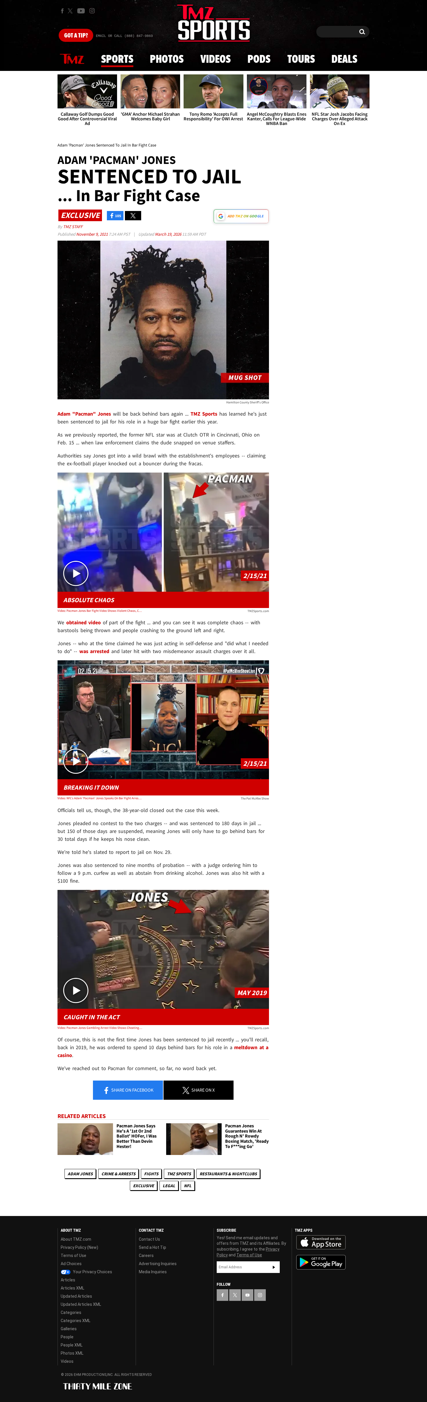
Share (131, 1090)
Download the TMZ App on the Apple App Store (321, 1242)
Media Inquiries (153, 1271)
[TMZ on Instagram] (92, 11)
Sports (117, 60)
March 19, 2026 (168, 234)
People (67, 1337)
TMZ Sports (204, 413)
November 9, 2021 (92, 234)
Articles (68, 1280)
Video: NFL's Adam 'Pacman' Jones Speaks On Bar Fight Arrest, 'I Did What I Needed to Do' (100, 798)
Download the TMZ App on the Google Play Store (321, 1262)
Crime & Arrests (118, 1173)
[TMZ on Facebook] (62, 11)
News (72, 59)
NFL (187, 1185)
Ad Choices (71, 1263)
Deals (344, 60)
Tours (301, 60)
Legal (169, 1185)
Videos (215, 60)
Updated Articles (76, 1296)
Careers (146, 1255)
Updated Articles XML (81, 1304)
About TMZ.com (76, 1239)
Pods (258, 60)
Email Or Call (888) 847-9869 (124, 36)
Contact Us (149, 1239)
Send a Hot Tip (152, 1247)
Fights (151, 1173)
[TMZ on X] (71, 11)
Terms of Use (73, 1255)
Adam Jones (80, 1173)
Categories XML (75, 1320)
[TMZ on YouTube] (247, 1295)
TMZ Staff (72, 226)
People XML (71, 1345)
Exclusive (143, 1185)
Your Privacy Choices (92, 1271)
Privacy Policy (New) (79, 1247)
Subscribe (274, 1267)
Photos (167, 60)
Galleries (69, 1328)
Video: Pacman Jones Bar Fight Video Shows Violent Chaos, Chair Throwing (100, 611)
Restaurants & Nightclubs (228, 1173)
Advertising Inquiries (158, 1263)
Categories (71, 1312)
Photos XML (72, 1353)
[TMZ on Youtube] (81, 10)
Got (76, 36)
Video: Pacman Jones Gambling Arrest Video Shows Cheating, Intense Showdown (100, 1028)
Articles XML (72, 1288)
